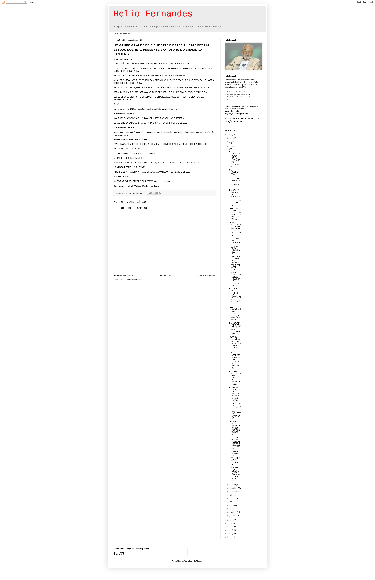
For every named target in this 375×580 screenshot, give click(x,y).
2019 (229, 520)
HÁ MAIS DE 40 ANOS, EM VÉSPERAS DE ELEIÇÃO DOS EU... (234, 458)
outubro (233, 485)
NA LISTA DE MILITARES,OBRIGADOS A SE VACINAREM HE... (235, 328)
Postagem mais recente (123, 275)
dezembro (234, 141)
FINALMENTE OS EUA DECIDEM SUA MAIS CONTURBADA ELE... (235, 443)
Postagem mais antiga (206, 275)
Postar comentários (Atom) (131, 280)
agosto (232, 492)
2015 (229, 534)
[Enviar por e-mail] (148, 193)
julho (232, 495)
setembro (233, 488)
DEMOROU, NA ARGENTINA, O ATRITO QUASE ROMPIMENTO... (235, 245)
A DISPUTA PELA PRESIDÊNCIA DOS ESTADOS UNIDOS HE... (235, 428)
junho (232, 498)
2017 (229, 527)
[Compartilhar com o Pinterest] (159, 193)
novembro (234, 147)
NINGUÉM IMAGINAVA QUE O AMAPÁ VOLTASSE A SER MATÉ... (235, 263)
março (232, 509)
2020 (229, 138)
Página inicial (165, 275)
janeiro (233, 516)
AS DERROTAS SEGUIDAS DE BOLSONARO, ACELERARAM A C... (235, 360)
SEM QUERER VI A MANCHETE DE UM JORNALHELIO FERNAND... (235, 178)
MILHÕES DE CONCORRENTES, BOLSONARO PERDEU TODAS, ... (235, 279)
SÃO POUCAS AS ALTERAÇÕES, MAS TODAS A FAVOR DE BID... (235, 410)
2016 (229, 530)
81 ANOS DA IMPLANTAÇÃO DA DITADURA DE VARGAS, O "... (235, 343)
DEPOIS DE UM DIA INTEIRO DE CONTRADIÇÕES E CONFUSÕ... (235, 296)
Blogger (199, 561)
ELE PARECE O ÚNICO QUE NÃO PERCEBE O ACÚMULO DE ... (235, 313)
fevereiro (233, 512)
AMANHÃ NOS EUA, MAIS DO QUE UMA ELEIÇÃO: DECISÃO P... (234, 474)
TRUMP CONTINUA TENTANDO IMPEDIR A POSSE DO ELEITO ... (235, 228)
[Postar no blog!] (151, 193)
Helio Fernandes (153, 14)
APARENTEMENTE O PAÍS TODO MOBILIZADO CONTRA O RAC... (235, 213)
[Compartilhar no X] (154, 193)
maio (232, 502)
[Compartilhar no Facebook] (156, 193)
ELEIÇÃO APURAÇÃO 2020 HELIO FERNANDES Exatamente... (234, 159)
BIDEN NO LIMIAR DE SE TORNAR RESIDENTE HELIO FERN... (234, 393)
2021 (229, 135)
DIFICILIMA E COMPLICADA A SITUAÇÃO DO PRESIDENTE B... (235, 377)
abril (231, 505)
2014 (229, 537)
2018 (229, 523)
